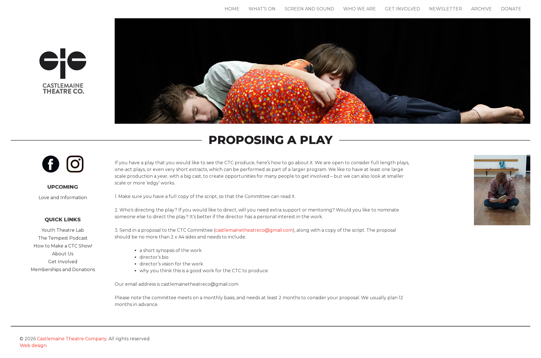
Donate (511, 9)
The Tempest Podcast (63, 238)
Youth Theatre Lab (62, 230)
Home (232, 9)
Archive (481, 9)
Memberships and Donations (63, 269)
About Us (62, 253)
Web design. (33, 345)
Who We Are (359, 9)
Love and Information (63, 197)
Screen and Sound (309, 9)
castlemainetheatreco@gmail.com (254, 230)
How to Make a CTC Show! (63, 246)
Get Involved (402, 9)
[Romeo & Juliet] (322, 87)
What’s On (262, 9)
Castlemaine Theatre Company (72, 338)
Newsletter (445, 9)
